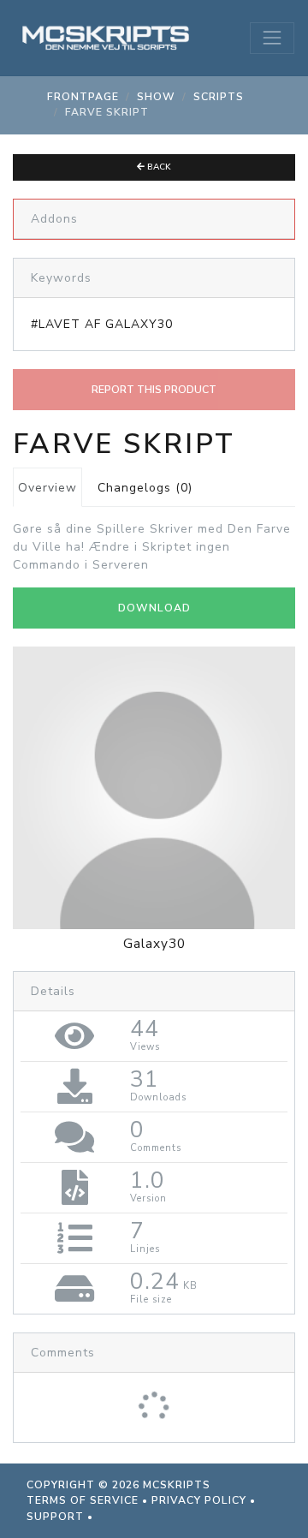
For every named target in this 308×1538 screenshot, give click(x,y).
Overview (47, 488)
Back (158, 167)
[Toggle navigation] (272, 37)
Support (55, 1516)
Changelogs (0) (145, 488)
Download (154, 608)
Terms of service (83, 1500)
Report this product (154, 389)
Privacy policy (198, 1500)
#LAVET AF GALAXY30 (102, 324)
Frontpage (83, 97)
